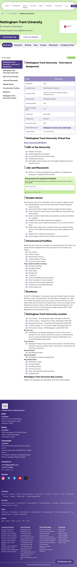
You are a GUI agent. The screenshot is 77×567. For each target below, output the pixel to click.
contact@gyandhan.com (10, 465)
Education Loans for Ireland (8, 539)
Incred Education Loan (26, 546)
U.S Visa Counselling (44, 503)
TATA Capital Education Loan (27, 552)
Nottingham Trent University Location (9, 97)
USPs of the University (10, 76)
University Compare (47, 512)
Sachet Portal (20, 496)
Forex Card (55, 503)
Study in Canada (62, 533)
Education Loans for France (8, 540)
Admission (18, 45)
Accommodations (32, 503)
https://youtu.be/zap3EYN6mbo (35, 143)
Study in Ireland (62, 539)
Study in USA (61, 529)
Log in (66, 6)
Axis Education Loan (25, 535)
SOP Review (5, 512)
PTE (23, 521)
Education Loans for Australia (9, 535)
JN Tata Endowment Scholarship (47, 539)
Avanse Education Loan (26, 544)
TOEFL (13, 521)
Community (58, 6)
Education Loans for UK (7, 531)
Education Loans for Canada (9, 533)
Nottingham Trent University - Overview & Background (11, 64)
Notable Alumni (8, 84)
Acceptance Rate (67, 45)
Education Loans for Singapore (9, 546)
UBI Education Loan (25, 531)
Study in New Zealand (64, 540)
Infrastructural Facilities (11, 88)
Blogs (41, 6)
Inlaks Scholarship (44, 535)
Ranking (28, 45)
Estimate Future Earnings (20, 514)
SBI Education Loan (25, 529)
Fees (35, 45)
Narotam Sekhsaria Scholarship (47, 542)
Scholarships (16, 6)
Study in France (62, 542)
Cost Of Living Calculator (61, 512)
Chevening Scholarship (45, 529)
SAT (19, 521)
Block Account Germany (67, 503)
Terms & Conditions (28, 494)
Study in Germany (63, 537)
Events (16, 505)
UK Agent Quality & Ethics (33, 496)
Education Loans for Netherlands (10, 549)
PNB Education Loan (25, 555)
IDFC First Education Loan (27, 537)
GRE (3, 521)
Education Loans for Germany (9, 537)
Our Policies (48, 494)
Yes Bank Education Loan (26, 553)
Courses (43, 45)
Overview (7, 45)
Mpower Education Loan (26, 540)
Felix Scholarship (43, 544)
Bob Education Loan (25, 550)
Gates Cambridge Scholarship (47, 540)
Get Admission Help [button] (9, 37)
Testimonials (70, 494)
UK (39, 163)
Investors (56, 494)
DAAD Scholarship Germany (46, 537)
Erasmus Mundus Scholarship (46, 531)
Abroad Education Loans (8, 503)
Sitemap (6, 496)
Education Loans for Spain (8, 547)
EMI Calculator (14, 512)
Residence (6, 92)
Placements (53, 45)
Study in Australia (62, 535)
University (44, 161)
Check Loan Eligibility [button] (30, 37)
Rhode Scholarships (44, 533)
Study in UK (61, 531)
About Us (4, 494)
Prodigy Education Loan (26, 539)
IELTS (7, 521)
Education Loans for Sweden (9, 551)
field (72, 211)
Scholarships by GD (6, 505)
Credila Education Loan (26, 542)
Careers (13, 496)
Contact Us (12, 494)
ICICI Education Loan (25, 533)
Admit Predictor (24, 512)
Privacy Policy (39, 494)
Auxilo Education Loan (26, 548)
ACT (28, 521)
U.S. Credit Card (21, 503)
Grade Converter (35, 512)
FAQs (62, 494)
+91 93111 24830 (7, 467)
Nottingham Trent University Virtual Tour (10, 72)
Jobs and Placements (10, 80)
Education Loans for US (7, 529)
